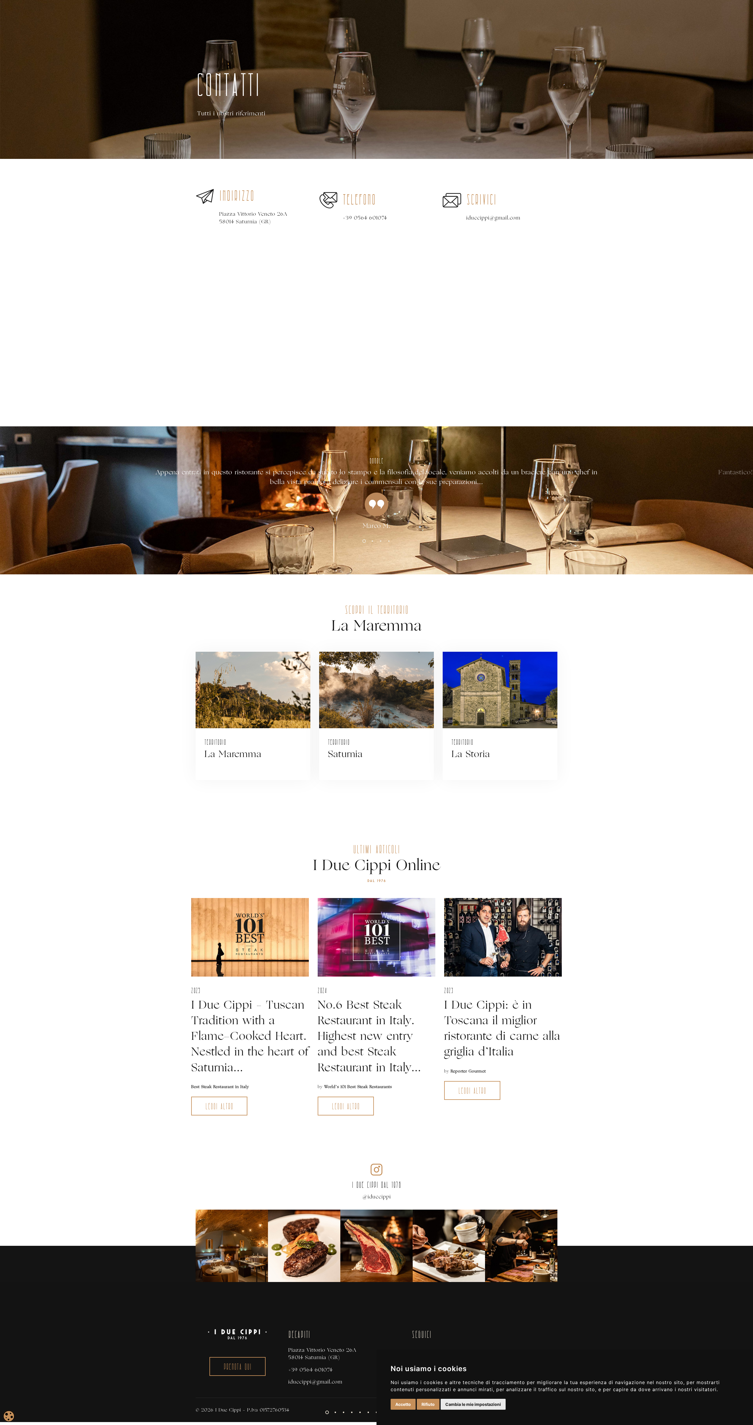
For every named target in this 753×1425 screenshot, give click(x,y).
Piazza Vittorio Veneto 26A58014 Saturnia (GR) (253, 217)
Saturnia (345, 754)
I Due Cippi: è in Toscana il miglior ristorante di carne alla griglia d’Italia (502, 1028)
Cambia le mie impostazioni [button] (473, 1404)
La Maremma (232, 754)
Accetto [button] (403, 1404)
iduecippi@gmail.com (493, 218)
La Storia (471, 754)
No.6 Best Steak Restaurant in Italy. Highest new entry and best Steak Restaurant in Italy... (369, 1036)
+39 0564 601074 (365, 218)
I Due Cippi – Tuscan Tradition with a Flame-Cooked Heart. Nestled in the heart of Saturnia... (250, 1036)
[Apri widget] (9, 1416)
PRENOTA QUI (237, 1367)
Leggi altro (217, 1107)
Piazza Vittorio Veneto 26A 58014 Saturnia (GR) (322, 1353)
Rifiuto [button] (428, 1404)
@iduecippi (376, 1196)
